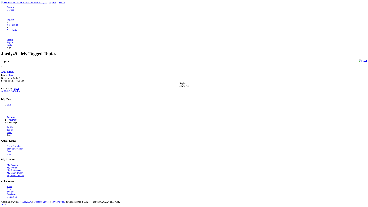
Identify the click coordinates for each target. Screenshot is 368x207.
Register (52, 2)
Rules (9, 186)
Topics (10, 42)
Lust (11, 75)
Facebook (11, 194)
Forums (10, 7)
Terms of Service (41, 202)
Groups (10, 10)
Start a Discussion (15, 148)
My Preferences (14, 170)
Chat (9, 154)
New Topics (12, 25)
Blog (9, 189)
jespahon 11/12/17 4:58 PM (10, 89)
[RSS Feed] (363, 61)
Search (62, 2)
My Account (12, 165)
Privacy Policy (58, 202)
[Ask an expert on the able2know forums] (20, 2)
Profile (10, 40)
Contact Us (12, 197)
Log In (43, 2)
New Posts (12, 30)
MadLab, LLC (25, 202)
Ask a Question (14, 146)
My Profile (12, 167)
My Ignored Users (15, 173)
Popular (10, 19)
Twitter (10, 191)
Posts (9, 45)
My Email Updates (15, 175)
